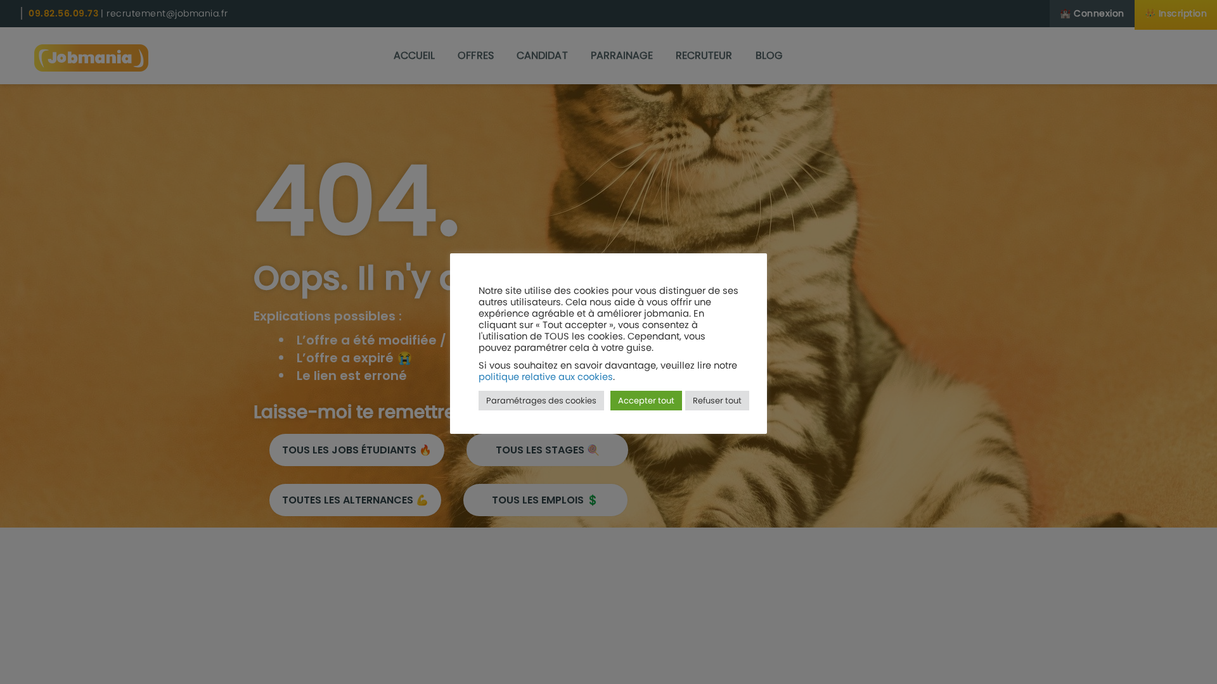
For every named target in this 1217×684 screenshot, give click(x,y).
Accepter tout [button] (646, 401)
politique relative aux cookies (546, 376)
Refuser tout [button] (717, 401)
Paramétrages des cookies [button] (541, 401)
